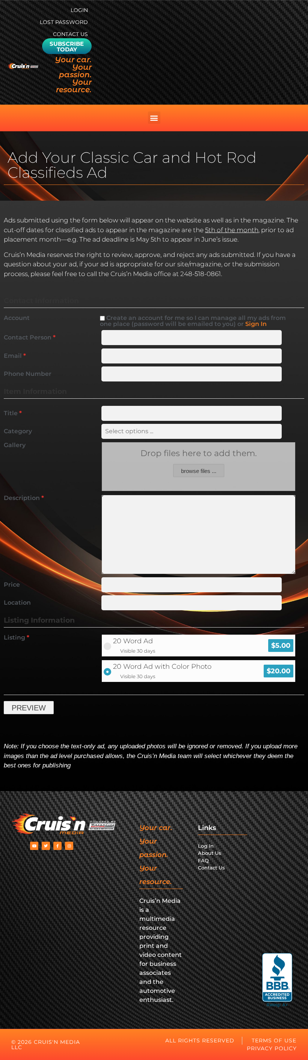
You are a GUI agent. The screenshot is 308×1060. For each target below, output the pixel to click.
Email (15, 356)
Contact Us (70, 34)
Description (24, 498)
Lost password (64, 22)
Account (17, 318)
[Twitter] (46, 846)
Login (79, 10)
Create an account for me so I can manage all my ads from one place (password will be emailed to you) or (193, 321)
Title (13, 413)
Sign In (256, 323)
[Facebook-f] (57, 846)
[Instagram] (69, 846)
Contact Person (30, 338)
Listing (16, 638)
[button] (154, 117)
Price (12, 585)
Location (17, 603)
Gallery (15, 445)
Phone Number (27, 374)
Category (18, 431)
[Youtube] (34, 846)
